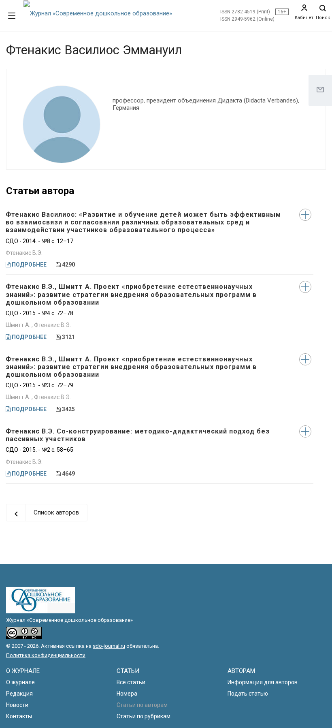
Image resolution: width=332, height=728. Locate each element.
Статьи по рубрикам (143, 716)
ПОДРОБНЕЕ (29, 264)
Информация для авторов (263, 682)
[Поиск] (322, 10)
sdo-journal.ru (109, 646)
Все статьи (131, 682)
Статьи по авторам (142, 705)
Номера (127, 693)
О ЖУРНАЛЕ (23, 671)
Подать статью (248, 693)
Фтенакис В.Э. (24, 253)
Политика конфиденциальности (45, 655)
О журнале (20, 682)
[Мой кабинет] (304, 8)
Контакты (19, 716)
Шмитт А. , (20, 325)
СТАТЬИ (128, 671)
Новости (17, 705)
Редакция (19, 693)
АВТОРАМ (241, 671)
